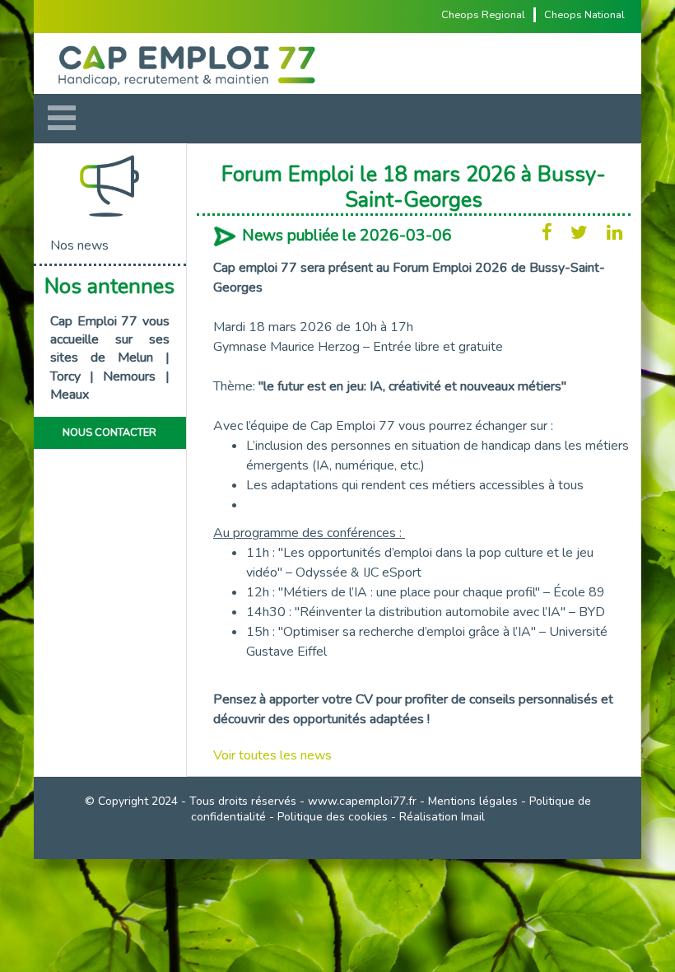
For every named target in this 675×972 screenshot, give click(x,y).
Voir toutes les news (272, 755)
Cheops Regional (483, 14)
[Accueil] (337, 63)
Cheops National (584, 14)
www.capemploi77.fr (362, 801)
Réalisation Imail (442, 817)
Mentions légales (473, 801)
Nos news (79, 245)
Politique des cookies (332, 817)
